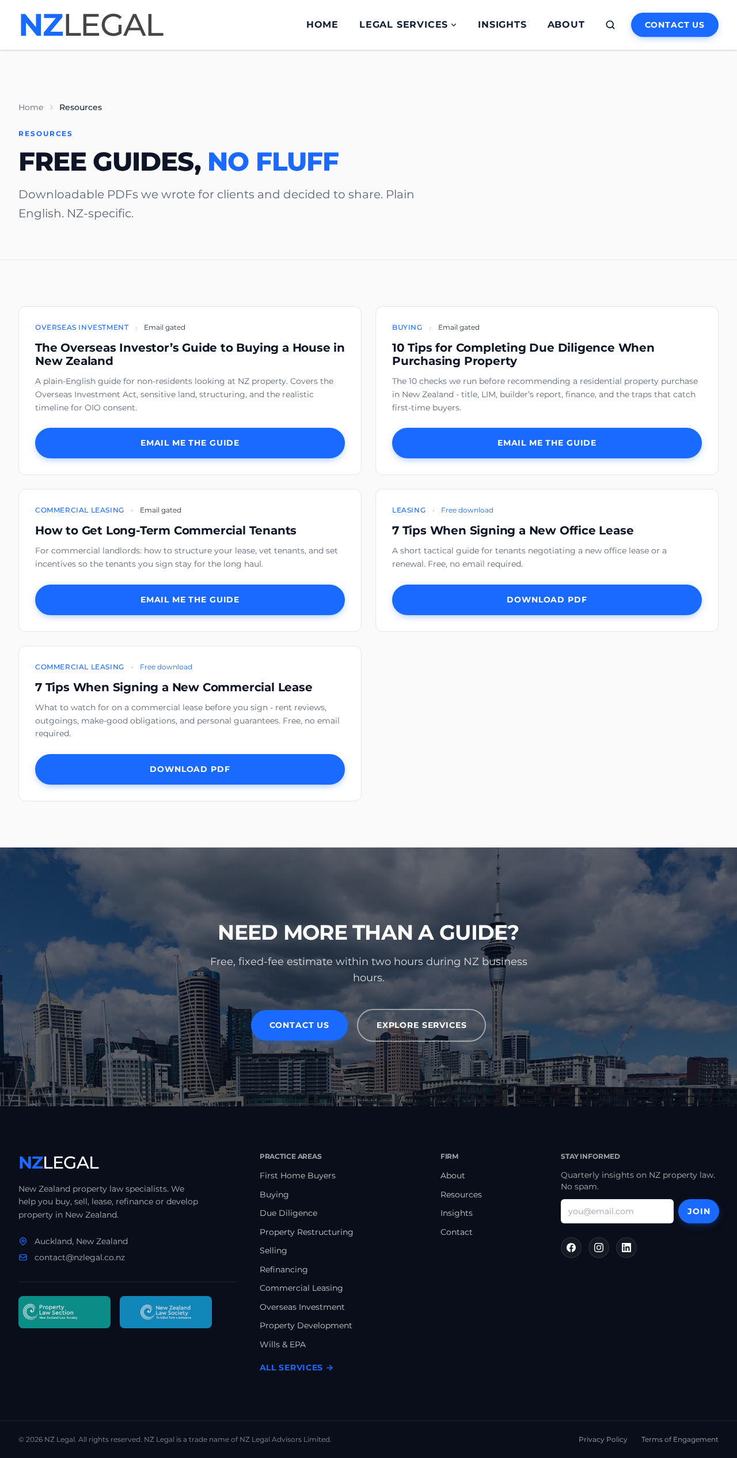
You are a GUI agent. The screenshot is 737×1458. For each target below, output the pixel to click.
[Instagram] (598, 1247)
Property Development (306, 1325)
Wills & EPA (283, 1344)
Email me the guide (190, 443)
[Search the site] (610, 24)
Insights (502, 24)
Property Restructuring (307, 1232)
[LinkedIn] (626, 1247)
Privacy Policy (603, 1439)
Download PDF (547, 599)
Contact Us (675, 25)
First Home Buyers (298, 1175)
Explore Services (421, 1025)
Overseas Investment (302, 1307)
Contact (456, 1232)
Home (322, 24)
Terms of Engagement (680, 1439)
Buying (274, 1194)
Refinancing (284, 1269)
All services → (297, 1367)
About (566, 24)
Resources (461, 1194)
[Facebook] (571, 1247)
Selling (273, 1250)
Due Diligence (288, 1213)
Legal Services (403, 24)
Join (698, 1211)
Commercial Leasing (301, 1288)
